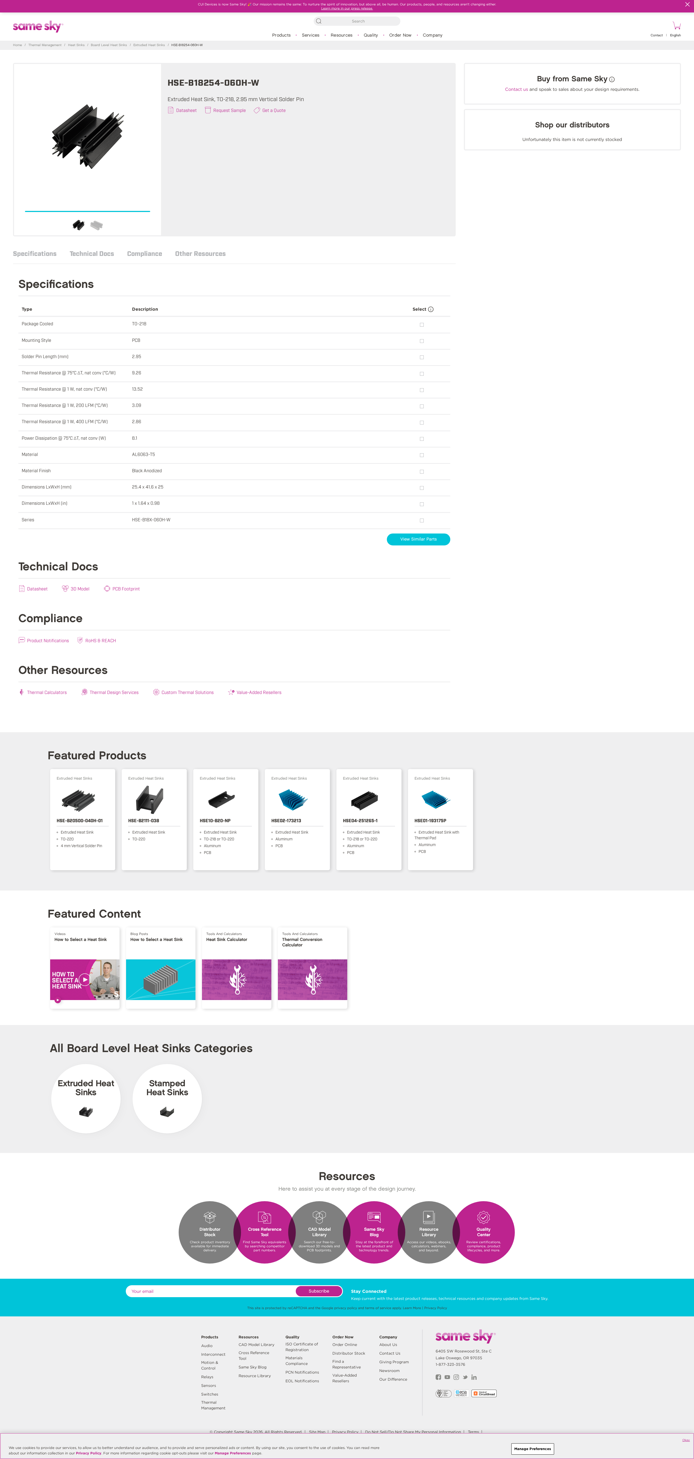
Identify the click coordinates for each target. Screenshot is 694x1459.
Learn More (412, 1308)
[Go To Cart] (676, 26)
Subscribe (319, 1291)
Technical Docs (92, 253)
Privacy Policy (435, 1308)
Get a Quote (274, 110)
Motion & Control (209, 1365)
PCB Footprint (126, 588)
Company (433, 35)
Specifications (35, 253)
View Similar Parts (418, 539)
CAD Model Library (256, 1344)
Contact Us (389, 1353)
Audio (207, 1346)
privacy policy (345, 1308)
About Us (388, 1344)
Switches (209, 1394)
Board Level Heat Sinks (109, 45)
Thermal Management (45, 45)
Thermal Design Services (114, 692)
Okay (686, 1440)
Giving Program (394, 1362)
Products (281, 35)
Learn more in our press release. (347, 8)
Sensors (208, 1385)
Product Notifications (48, 640)
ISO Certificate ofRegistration (301, 1347)
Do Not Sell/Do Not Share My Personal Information (413, 1432)
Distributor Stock (348, 1353)
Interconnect (213, 1354)
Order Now (400, 35)
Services (311, 35)
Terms (473, 1432)
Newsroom (389, 1370)
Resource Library (255, 1376)
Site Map (317, 1432)
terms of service (378, 1308)
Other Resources (200, 253)
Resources (341, 35)
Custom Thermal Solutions (188, 692)
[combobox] (357, 21)
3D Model (80, 588)
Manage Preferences (233, 1453)
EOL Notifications (302, 1381)
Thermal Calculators (47, 692)
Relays (207, 1377)
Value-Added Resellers (259, 692)
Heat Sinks (76, 45)
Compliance (144, 253)
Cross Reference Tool (254, 1356)
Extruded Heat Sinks (149, 45)
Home (17, 45)
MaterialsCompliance (296, 1361)
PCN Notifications (302, 1372)
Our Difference (393, 1379)
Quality (371, 35)
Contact (657, 35)
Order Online (344, 1344)
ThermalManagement (213, 1405)
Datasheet (186, 110)
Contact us (516, 89)
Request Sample (229, 110)
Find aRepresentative (346, 1364)
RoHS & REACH (100, 640)
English (675, 35)
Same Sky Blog (252, 1367)
